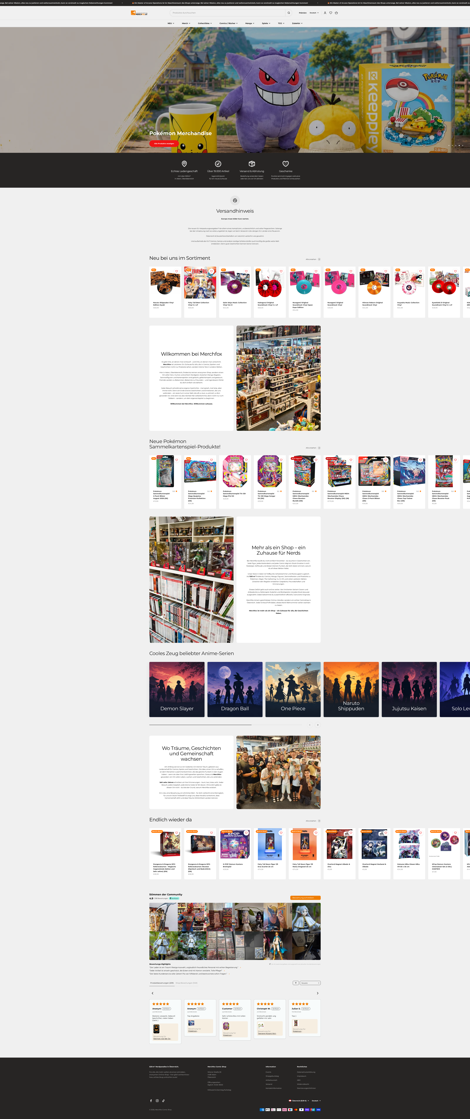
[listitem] (163, 917)
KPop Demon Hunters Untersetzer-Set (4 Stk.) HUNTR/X (442, 866)
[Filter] (296, 983)
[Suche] (288, 12)
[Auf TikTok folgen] (163, 1100)
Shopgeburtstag (272, 1076)
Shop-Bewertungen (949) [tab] (186, 983)
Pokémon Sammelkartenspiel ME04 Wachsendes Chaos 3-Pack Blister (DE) (371, 496)
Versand (269, 1084)
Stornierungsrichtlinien (306, 1088)
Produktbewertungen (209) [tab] (162, 983)
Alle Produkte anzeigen (164, 143)
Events (268, 1072)
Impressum (301, 1076)
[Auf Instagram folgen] (157, 1100)
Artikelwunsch (271, 1080)
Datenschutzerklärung (306, 1072)
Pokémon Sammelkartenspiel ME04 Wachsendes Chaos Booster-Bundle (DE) (301, 496)
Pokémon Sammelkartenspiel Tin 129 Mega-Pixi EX (234, 493)
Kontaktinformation (274, 1088)
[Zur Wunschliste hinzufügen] (176, 271)
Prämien (303, 13)
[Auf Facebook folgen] (151, 1100)
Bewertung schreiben (303, 898)
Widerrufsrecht (303, 1084)
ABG (299, 1080)
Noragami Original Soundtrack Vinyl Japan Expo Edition (303, 305)
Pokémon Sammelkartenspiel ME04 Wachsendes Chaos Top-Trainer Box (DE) (405, 496)
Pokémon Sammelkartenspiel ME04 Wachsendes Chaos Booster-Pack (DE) (440, 496)
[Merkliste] (330, 13)
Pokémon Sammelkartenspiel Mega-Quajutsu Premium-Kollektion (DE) (197, 496)
